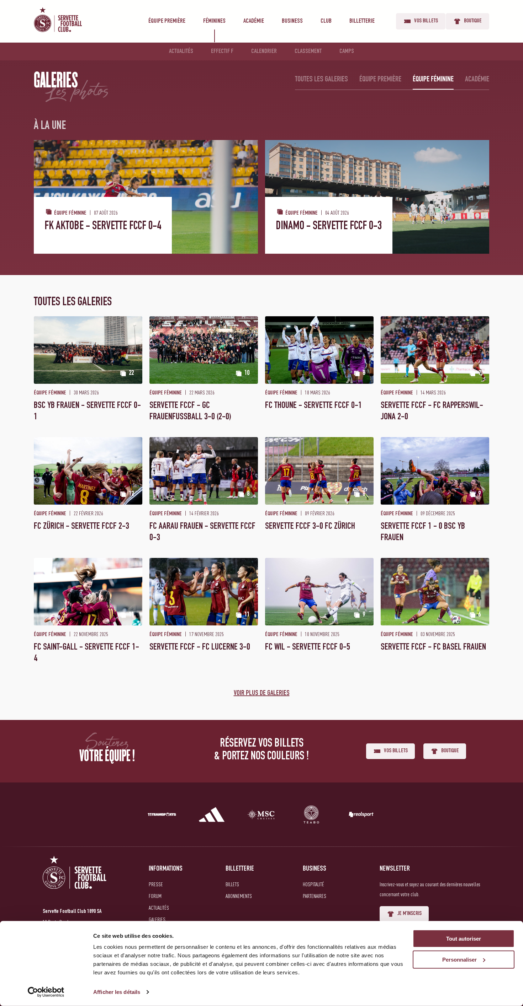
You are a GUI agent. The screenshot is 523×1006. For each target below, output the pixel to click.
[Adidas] (211, 816)
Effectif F (222, 51)
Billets (232, 884)
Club (326, 21)
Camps (346, 51)
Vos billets (426, 21)
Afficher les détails (116, 992)
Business (292, 21)
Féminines (214, 21)
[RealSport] (361, 816)
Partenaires (314, 896)
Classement (308, 51)
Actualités (181, 51)
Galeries (157, 919)
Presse (156, 884)
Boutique (473, 21)
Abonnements (239, 896)
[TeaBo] (311, 816)
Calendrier (264, 51)
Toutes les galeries (321, 80)
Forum (155, 896)
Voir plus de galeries (262, 693)
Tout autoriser (463, 939)
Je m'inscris (409, 914)
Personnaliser (459, 960)
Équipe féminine (433, 80)
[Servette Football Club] (75, 881)
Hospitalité (313, 884)
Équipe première (166, 21)
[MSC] (261, 816)
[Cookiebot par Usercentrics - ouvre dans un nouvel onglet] (46, 992)
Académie (253, 21)
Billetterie (362, 21)
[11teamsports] (162, 816)
